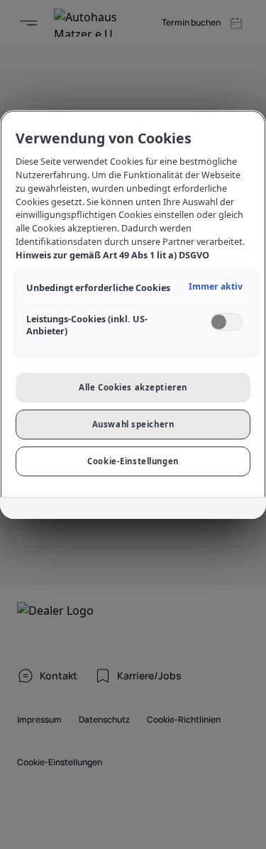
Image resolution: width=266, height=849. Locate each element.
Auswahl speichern (133, 424)
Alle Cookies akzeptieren (133, 387)
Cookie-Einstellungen (132, 461)
